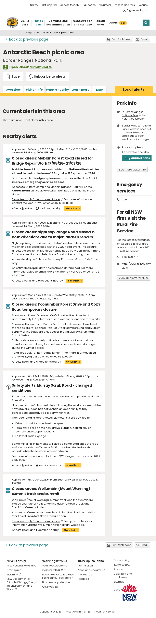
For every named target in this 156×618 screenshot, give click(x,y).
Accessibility (121, 560)
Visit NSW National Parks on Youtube (27, 611)
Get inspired (49, 5)
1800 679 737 (130, 257)
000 (124, 199)
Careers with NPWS (53, 570)
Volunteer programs (54, 565)
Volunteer (105, 5)
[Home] (12, 23)
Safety (34, 5)
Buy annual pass (137, 158)
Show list (71, 208)
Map (99, 90)
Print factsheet (121, 39)
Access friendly (69, 5)
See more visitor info (132, 170)
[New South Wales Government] (129, 592)
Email (144, 39)
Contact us (85, 574)
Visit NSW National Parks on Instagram (19, 611)
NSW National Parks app (21, 565)
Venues (143, 5)
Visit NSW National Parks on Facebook (10, 611)
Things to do (31, 32)
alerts (134, 89)
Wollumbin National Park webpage (61, 525)
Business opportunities (56, 582)
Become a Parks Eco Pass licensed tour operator (58, 576)
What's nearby (57, 90)
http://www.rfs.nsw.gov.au (136, 265)
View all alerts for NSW (133, 278)
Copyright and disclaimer (123, 575)
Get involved (50, 586)
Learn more (81, 90)
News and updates (90, 570)
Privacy (118, 569)
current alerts (40, 67)
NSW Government (76, 611)
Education (89, 5)
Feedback (84, 579)
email (42, 272)
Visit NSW (12, 574)
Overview (13, 90)
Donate (118, 589)
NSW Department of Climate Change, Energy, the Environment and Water (21, 584)
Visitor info (34, 90)
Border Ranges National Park (132, 113)
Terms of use (122, 565)
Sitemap (119, 581)
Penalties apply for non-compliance (36, 199)
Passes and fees (125, 5)
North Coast (129, 118)
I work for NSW (103, 611)
